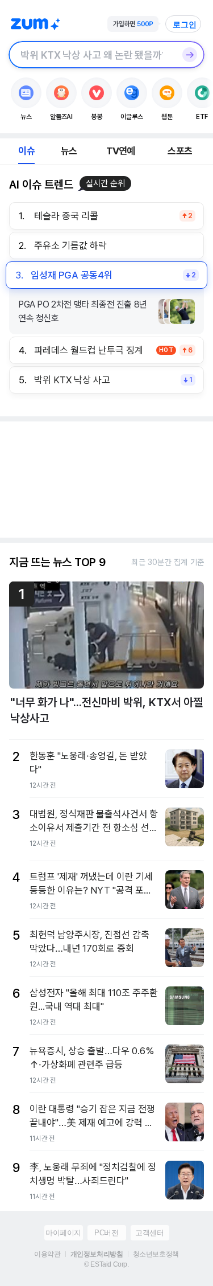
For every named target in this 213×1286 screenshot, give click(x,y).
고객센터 (149, 1232)
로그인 (185, 24)
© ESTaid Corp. (106, 1264)
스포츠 (180, 151)
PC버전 (106, 1232)
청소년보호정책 (156, 1254)
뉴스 (69, 151)
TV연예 (120, 151)
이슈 (26, 151)
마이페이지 (63, 1232)
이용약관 (47, 1254)
